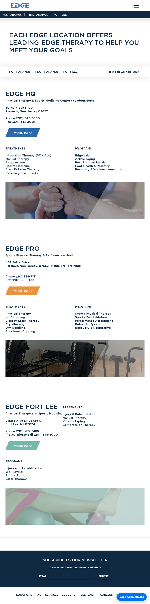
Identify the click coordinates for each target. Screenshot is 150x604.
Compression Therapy (79, 424)
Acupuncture (15, 162)
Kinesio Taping (74, 421)
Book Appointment (131, 596)
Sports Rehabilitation (91, 317)
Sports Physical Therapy (93, 313)
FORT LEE (70, 71)
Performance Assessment (94, 320)
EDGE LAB (68, 594)
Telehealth (88, 594)
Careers (106, 594)
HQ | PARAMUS (20, 71)
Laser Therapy (16, 478)
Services (51, 594)
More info (23, 132)
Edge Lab (82, 155)
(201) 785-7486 (27, 431)
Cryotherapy (15, 324)
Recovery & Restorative (93, 327)
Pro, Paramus (37, 14)
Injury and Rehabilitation (24, 468)
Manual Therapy (17, 159)
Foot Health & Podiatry (92, 165)
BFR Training (15, 317)
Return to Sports (87, 324)
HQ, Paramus (12, 14)
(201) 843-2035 (23, 121)
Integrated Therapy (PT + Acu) (28, 155)
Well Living (14, 471)
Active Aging (85, 159)
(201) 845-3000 (28, 118)
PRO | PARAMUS (47, 71)
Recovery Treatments (21, 173)
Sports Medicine (17, 165)
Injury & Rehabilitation (79, 414)
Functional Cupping (20, 331)
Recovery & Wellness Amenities (99, 169)
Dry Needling (15, 327)
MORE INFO (23, 445)
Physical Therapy (18, 313)
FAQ (39, 594)
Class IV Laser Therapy (22, 169)
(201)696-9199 (23, 280)
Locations (24, 594)
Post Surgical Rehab (90, 162)
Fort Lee (60, 14)
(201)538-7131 (26, 276)
